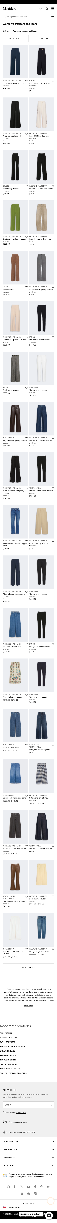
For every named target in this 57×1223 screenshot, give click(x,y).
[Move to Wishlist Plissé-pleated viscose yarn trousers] (26, 592)
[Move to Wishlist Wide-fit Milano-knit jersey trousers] (53, 133)
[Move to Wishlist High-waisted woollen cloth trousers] (53, 81)
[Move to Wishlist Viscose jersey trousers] (53, 388)
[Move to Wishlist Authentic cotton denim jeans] (26, 846)
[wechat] (28, 1194)
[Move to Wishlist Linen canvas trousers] (53, 896)
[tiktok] (35, 1187)
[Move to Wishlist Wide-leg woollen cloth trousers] (26, 133)
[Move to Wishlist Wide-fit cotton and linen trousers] (26, 949)
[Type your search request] (52, 16)
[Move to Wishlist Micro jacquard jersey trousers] (53, 287)
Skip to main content (10, 1)
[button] (14, 38)
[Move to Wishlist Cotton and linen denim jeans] (26, 795)
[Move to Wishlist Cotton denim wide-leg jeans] (53, 438)
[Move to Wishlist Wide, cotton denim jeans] (53, 745)
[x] (21, 1187)
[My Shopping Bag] (47, 8)
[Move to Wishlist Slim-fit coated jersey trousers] (26, 896)
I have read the (15, 1112)
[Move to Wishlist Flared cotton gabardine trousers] (53, 541)
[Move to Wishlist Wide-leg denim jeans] (26, 745)
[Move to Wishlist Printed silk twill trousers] (26, 694)
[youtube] (28, 1187)
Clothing (6, 31)
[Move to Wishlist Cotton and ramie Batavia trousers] (53, 795)
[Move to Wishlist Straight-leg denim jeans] (53, 949)
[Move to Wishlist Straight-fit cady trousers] (53, 337)
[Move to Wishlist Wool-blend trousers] (26, 388)
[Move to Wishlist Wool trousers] (26, 287)
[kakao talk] (21, 1194)
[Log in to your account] (51, 1201)
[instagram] (8, 1187)
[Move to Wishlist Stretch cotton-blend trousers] (53, 488)
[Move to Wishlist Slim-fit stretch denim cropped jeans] (26, 541)
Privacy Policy (21, 1112)
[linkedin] (35, 1194)
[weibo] (48, 1187)
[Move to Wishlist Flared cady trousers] (26, 186)
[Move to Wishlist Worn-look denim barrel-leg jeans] (53, 236)
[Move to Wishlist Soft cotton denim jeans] (26, 644)
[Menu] (52, 8)
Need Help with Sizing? (30, 1214)
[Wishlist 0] (40, 8)
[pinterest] (41, 1187)
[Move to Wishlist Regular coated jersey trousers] (26, 438)
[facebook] (15, 1187)
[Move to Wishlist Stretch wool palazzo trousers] (26, 81)
